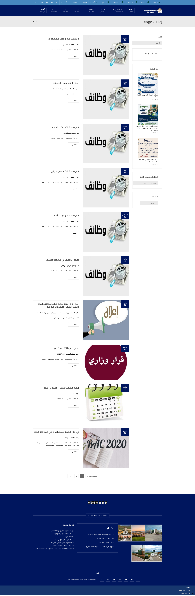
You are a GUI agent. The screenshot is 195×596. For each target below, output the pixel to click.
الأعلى (97, 573)
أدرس (42, 10)
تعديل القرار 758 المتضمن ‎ (66, 348)
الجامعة (53, 50)
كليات (65, 10)
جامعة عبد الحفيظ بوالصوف (98, 515)
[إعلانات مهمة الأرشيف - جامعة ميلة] (153, 10)
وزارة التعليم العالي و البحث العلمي (62, 530)
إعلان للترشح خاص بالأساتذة (66, 83)
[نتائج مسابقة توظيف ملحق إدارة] (106, 55)
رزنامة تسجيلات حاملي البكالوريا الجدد (61, 387)
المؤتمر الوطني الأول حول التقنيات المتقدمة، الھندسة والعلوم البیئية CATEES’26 (147, 128)
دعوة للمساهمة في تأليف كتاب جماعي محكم (148, 160)
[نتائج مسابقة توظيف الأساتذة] (106, 232)
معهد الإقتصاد (59, 445)
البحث (102, 10)
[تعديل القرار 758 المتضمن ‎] (106, 362)
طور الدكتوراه (56, 318)
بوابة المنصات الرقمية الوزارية (63, 533)
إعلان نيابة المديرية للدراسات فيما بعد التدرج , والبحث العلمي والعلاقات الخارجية (58, 305)
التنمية (77, 10)
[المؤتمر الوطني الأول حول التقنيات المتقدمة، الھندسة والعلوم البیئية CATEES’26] (148, 115)
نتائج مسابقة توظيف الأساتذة (65, 215)
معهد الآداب (68, 445)
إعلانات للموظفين (50, 443)
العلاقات (90, 10)
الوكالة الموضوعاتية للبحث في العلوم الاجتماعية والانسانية (54, 548)
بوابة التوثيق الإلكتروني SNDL (63, 539)
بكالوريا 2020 (60, 399)
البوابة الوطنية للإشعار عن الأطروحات (61, 542)
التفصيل (74, 56)
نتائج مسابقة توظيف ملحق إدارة (63, 38)
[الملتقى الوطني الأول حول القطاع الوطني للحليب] (148, 83)
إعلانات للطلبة (59, 359)
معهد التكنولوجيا (50, 445)
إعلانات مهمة (69, 50)
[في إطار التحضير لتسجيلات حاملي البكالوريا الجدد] (106, 448)
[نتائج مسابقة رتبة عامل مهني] (106, 188)
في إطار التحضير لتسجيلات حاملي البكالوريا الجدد (56, 432)
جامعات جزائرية (68, 536)
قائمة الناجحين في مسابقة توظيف (62, 259)
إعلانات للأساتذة (68, 182)
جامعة (131, 10)
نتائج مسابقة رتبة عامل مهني (65, 171)
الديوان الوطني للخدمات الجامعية (62, 545)
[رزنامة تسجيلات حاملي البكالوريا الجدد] (106, 404)
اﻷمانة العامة (60, 50)
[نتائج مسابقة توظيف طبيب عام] (106, 143)
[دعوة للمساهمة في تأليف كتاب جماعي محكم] (148, 148)
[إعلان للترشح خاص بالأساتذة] (106, 99)
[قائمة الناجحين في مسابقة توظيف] (106, 276)
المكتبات (53, 10)
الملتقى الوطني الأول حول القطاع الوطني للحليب (147, 95)
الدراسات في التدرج (117, 10)
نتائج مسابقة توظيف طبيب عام (64, 127)
